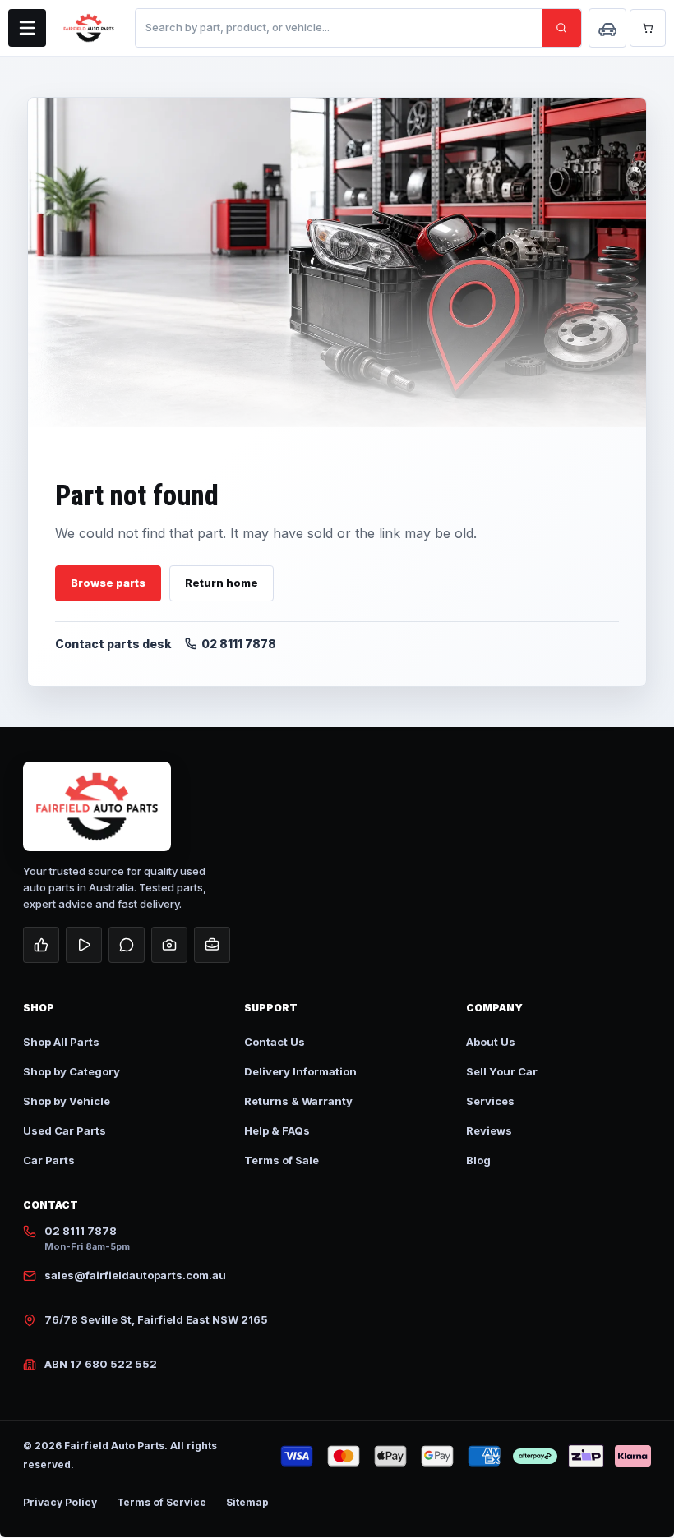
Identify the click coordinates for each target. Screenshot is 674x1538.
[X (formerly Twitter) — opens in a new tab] (126, 945)
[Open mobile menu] (27, 28)
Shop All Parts (61, 1041)
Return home (221, 582)
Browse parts (108, 582)
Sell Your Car (502, 1071)
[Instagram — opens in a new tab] (169, 945)
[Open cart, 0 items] (648, 28)
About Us (490, 1041)
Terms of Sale (281, 1160)
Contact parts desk (113, 644)
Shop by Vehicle (66, 1100)
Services (490, 1100)
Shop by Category (71, 1071)
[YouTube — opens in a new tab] (84, 945)
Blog (478, 1160)
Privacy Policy (60, 1502)
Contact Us (274, 1041)
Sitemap (247, 1502)
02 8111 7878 (238, 644)
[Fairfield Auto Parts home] (89, 28)
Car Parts (49, 1160)
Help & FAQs (277, 1130)
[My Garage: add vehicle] (607, 28)
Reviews (489, 1130)
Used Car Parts (64, 1130)
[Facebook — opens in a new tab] (41, 945)
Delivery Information (300, 1071)
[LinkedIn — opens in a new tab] (212, 945)
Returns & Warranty (298, 1100)
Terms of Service (161, 1502)
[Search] (561, 28)
